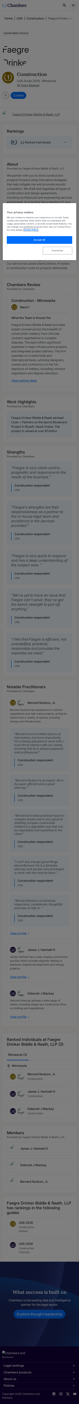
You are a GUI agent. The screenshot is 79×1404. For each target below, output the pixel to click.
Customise (57, 250)
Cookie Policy (31, 230)
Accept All (39, 240)
